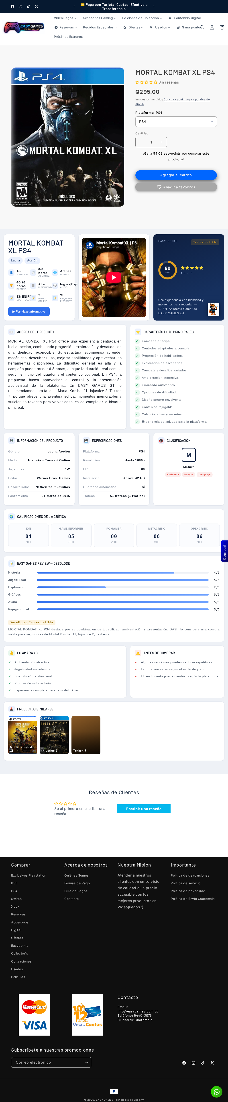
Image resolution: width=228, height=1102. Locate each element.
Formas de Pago (77, 883)
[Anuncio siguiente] (154, 6)
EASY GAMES (105, 1099)
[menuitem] (65, 18)
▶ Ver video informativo (28, 311)
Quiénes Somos (76, 875)
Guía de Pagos (75, 891)
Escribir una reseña (143, 809)
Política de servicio (186, 883)
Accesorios (19, 922)
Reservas (18, 914)
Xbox (15, 906)
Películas (18, 977)
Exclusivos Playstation (28, 875)
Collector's (19, 953)
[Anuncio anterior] (74, 6)
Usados (17, 969)
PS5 (14, 883)
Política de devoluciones (190, 875)
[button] (222, 27)
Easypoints (19, 945)
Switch (16, 899)
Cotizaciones (21, 961)
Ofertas (17, 938)
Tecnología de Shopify (129, 1099)
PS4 (14, 891)
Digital (16, 930)
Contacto (71, 899)
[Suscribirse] (86, 1062)
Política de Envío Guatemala (193, 899)
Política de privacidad (188, 891)
